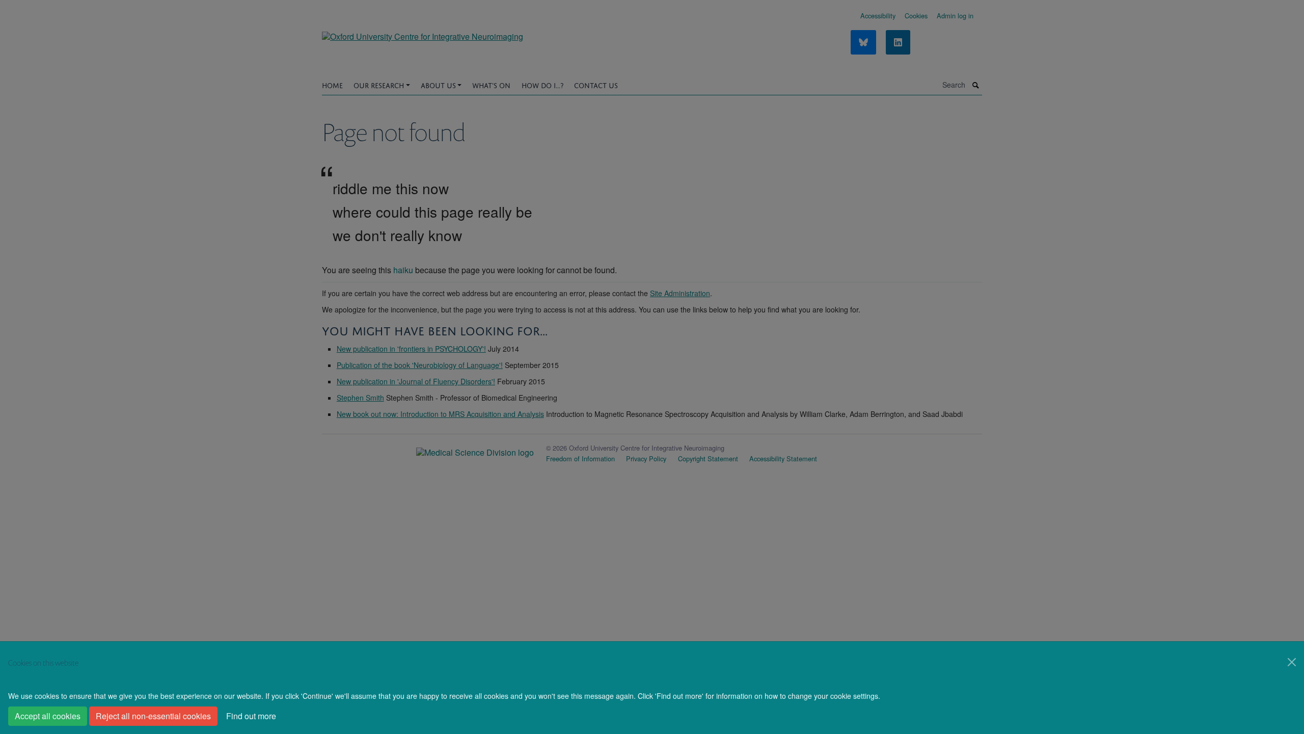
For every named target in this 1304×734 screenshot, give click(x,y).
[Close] (1292, 662)
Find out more (251, 716)
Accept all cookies (47, 716)
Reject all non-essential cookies (153, 716)
